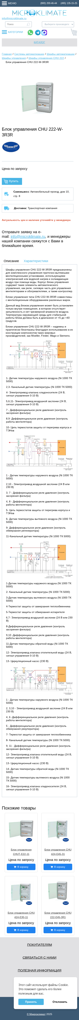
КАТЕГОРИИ (15, 32)
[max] (44, 32)
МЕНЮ (12, 3)
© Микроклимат (36, 1014)
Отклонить (60, 1001)
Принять (31, 1001)
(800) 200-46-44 (48, 3)
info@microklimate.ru (14, 18)
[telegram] (38, 32)
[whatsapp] (30, 32)
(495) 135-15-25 (69, 3)
